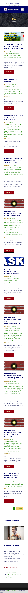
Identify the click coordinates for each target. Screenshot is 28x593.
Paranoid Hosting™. (11, 590)
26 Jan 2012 (13, 381)
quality (14, 57)
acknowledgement (12, 167)
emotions (12, 224)
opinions (19, 129)
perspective (16, 227)
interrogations (7, 388)
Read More (9, 71)
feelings (6, 225)
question (19, 57)
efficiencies (7, 55)
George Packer (16, 134)
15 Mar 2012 (13, 276)
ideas (5, 127)
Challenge (16, 53)
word (17, 393)
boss (8, 483)
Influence (9, 127)
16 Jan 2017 (13, 51)
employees (7, 171)
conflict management (15, 169)
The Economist (12, 89)
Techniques (14, 234)
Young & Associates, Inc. (12, 577)
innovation (15, 127)
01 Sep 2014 (13, 84)
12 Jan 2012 (13, 439)
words (5, 235)
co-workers (13, 483)
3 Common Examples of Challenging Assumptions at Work (13, 46)
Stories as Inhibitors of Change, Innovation (13, 117)
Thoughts (19, 234)
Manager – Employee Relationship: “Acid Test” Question (13, 160)
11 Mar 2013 (13, 122)
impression (11, 225)
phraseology (7, 229)
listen (16, 225)
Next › (20, 508)
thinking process (15, 133)
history (20, 126)
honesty (12, 171)
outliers (18, 91)
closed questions (11, 383)
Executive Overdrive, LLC (12, 571)
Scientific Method (13, 88)
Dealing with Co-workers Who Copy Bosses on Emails (12, 476)
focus (21, 386)
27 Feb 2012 (13, 326)
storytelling (17, 131)
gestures (11, 333)
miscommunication (15, 55)
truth (14, 176)
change (15, 124)
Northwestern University (10, 129)
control (18, 383)
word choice (16, 451)
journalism (6, 93)
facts (17, 126)
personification (15, 278)
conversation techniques (10, 332)
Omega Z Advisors (11, 572)
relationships (20, 174)
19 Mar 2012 (13, 218)
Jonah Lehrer (16, 86)
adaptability (10, 124)
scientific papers (12, 91)
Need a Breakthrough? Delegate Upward (12, 271)
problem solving (8, 57)
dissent (13, 126)
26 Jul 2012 (13, 165)
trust (11, 176)
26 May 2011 (13, 481)
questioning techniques (10, 174)
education (9, 86)
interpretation (7, 484)
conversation (13, 222)
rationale (11, 131)
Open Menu (22, 9)
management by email (17, 484)
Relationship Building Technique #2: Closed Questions (13, 376)
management (18, 171)
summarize (7, 176)
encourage (18, 224)
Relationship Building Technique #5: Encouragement (13, 213)
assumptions (10, 53)
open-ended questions (10, 172)
